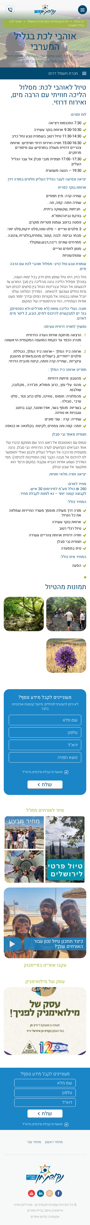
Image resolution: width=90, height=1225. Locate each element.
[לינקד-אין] (40, 1193)
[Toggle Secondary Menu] (82, 73)
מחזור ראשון (54, 1142)
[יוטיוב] (31, 1193)
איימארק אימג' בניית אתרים (45, 1210)
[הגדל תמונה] (66, 616)
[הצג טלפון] (10, 9)
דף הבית (79, 22)
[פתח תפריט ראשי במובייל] (82, 9)
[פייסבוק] (58, 1193)
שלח (46, 784)
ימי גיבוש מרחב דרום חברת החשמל (48, 22)
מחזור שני (34, 1142)
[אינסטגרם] (49, 1193)
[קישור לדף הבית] (45, 1181)
